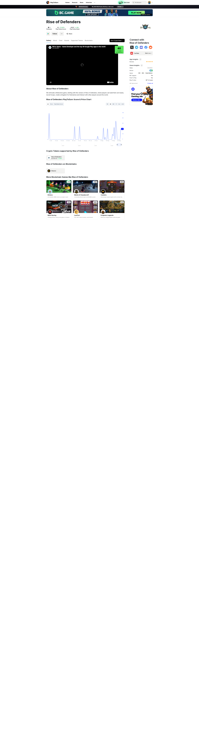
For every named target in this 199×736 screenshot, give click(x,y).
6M (113, 104)
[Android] (152, 70)
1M (107, 104)
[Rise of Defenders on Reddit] (151, 47)
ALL (119, 104)
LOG (123, 104)
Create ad (150, 83)
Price (51, 104)
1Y (116, 104)
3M (110, 104)
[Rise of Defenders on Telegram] (137, 47)
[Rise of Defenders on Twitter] (132, 47)
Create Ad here (149, 104)
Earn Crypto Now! (116, 40)
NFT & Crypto (149, 80)
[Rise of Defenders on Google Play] (48, 34)
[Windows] (150, 70)
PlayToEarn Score (58, 104)
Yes (152, 75)
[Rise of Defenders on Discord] (141, 47)
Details (119, 6)
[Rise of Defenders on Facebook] (146, 47)
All (48, 104)
